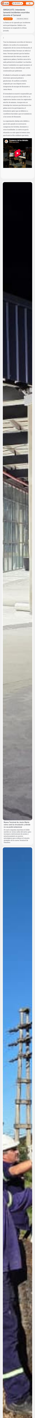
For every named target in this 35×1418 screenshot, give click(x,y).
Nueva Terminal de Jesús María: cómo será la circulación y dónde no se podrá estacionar (17, 824)
